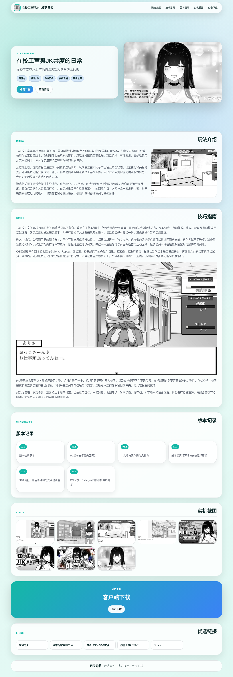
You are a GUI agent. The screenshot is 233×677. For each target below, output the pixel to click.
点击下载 (213, 7)
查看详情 (44, 89)
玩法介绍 (156, 7)
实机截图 (198, 7)
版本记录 (184, 7)
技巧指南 (170, 7)
